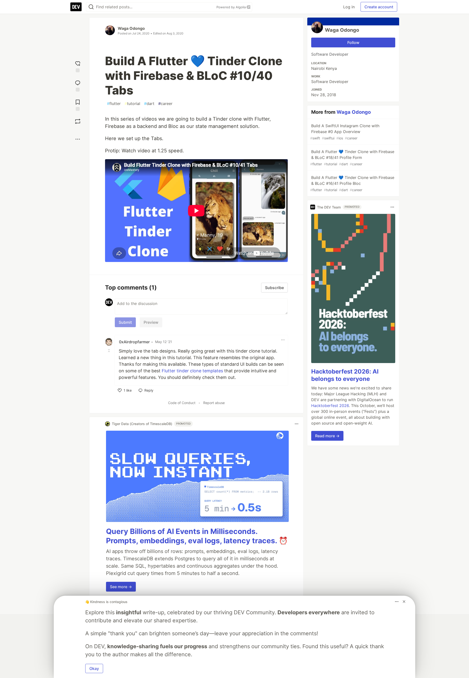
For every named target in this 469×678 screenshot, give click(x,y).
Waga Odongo (131, 28)
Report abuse (214, 403)
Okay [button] (94, 668)
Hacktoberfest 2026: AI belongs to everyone (345, 375)
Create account (378, 6)
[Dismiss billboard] (404, 601)
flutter (114, 103)
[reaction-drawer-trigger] (77, 66)
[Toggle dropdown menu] (283, 340)
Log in (349, 6)
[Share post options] (78, 139)
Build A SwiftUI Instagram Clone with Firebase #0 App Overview (344, 131)
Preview (151, 322)
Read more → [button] (327, 435)
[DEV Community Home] (76, 7)
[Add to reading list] (77, 104)
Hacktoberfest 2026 (330, 405)
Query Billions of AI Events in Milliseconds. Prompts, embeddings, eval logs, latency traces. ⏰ (197, 536)
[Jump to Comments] (77, 85)
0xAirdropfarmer (134, 341)
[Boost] (77, 121)
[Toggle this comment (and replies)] (109, 351)
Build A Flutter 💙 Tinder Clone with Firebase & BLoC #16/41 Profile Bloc (352, 183)
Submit (125, 322)
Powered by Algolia (231, 7)
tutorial (132, 103)
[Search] (91, 6)
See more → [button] (121, 586)
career (165, 103)
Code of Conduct (181, 403)
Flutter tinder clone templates (192, 370)
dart (149, 103)
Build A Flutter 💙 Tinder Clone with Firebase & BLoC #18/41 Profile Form (352, 157)
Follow (353, 42)
